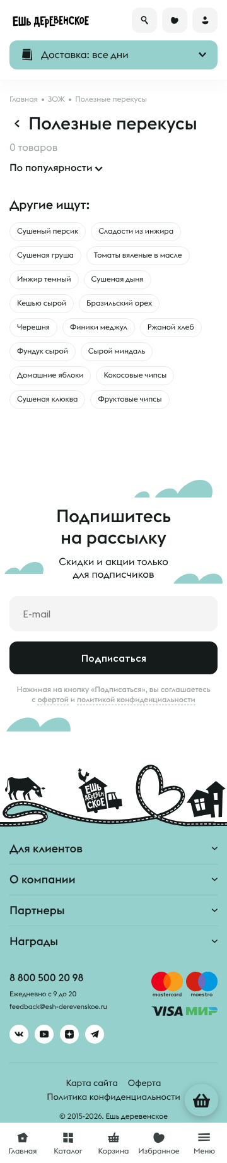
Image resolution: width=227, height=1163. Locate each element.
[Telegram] (94, 1034)
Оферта (144, 1083)
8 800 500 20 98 (46, 978)
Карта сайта (92, 1083)
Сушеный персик (47, 231)
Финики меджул (98, 327)
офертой (53, 699)
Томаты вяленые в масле (138, 255)
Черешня (33, 327)
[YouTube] (44, 1034)
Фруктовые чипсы (129, 399)
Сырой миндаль (116, 351)
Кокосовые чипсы (134, 375)
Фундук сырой (42, 351)
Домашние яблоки (50, 375)
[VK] (18, 1034)
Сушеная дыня (117, 279)
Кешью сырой (41, 303)
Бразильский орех (119, 303)
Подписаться (113, 658)
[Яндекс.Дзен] (69, 1034)
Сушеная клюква (47, 399)
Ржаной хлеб (171, 327)
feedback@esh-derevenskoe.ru (58, 1007)
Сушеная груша (45, 255)
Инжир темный (44, 279)
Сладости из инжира (135, 231)
